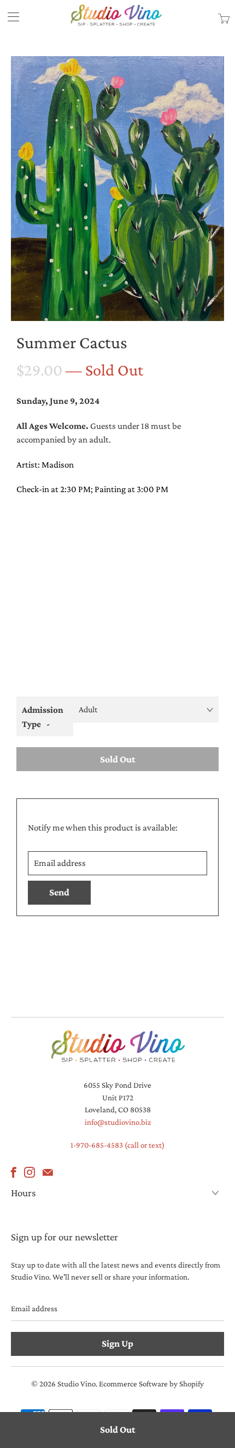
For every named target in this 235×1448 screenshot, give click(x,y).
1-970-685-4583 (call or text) (117, 1145)
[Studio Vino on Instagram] (29, 1172)
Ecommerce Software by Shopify (151, 1383)
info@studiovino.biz (118, 1122)
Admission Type (42, 717)
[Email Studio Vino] (48, 1172)
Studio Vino (76, 1383)
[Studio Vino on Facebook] (13, 1172)
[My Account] (9, 16)
